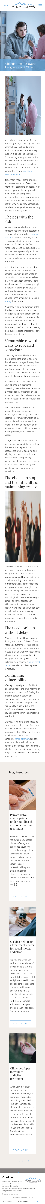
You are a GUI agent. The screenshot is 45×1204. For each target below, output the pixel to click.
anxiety (8, 301)
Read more (20, 897)
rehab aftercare (22, 739)
